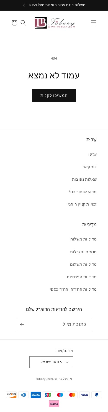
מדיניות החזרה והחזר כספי (73, 289)
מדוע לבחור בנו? (82, 191)
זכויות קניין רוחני (82, 204)
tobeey (40, 379)
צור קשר (90, 166)
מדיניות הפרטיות (82, 276)
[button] (94, 23)
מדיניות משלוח (83, 239)
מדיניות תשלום (83, 264)
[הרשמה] (23, 324)
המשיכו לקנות (54, 95)
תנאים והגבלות (83, 251)
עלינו (92, 154)
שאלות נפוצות (84, 179)
